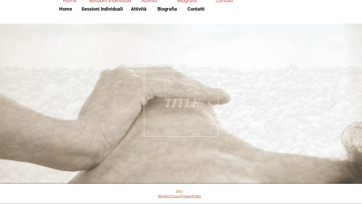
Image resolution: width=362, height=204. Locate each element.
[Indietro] (29, 103)
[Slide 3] (186, 173)
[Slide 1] (176, 173)
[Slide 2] (181, 173)
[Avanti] (332, 103)
